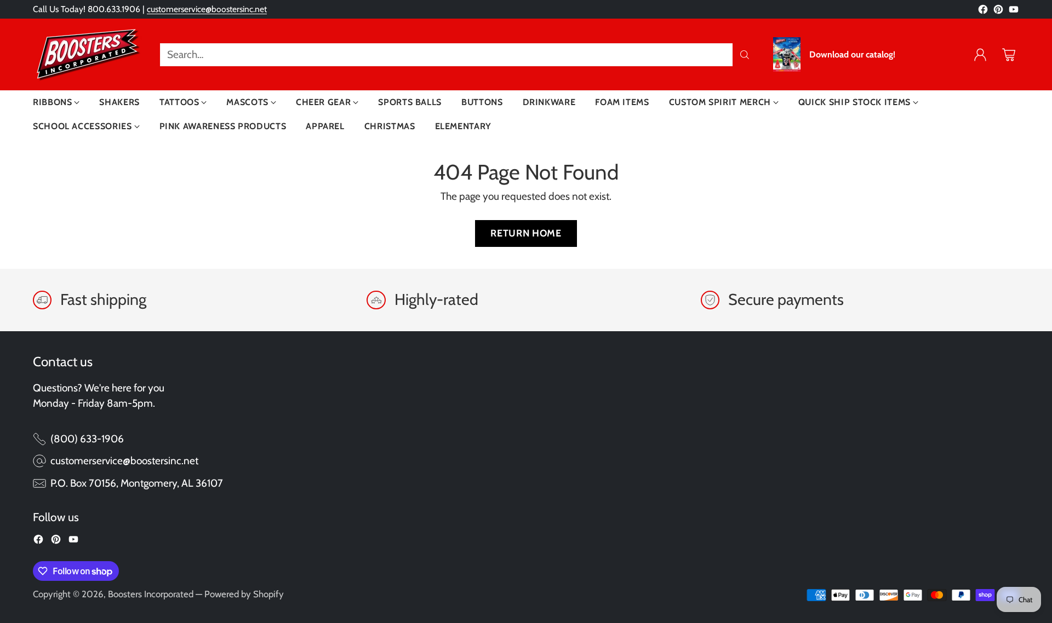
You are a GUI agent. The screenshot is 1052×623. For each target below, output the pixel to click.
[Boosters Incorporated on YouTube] (1013, 12)
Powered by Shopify (244, 594)
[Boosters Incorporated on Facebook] (982, 12)
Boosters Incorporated (150, 594)
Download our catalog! (852, 54)
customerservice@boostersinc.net (207, 9)
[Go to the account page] (980, 54)
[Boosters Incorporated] (87, 54)
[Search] (745, 54)
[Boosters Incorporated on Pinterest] (998, 12)
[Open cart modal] (1008, 54)
